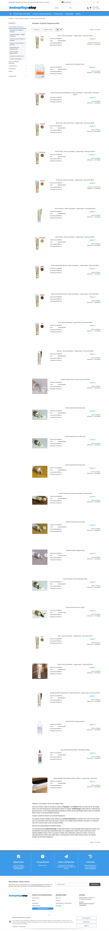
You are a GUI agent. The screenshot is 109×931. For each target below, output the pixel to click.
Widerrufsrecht (36, 905)
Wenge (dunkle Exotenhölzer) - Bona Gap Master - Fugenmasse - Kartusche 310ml (75, 693)
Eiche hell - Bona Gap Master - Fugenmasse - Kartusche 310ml (75, 180)
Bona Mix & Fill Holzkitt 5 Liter (75, 64)
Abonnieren (95, 884)
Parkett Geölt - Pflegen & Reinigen (16, 31)
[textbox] (78, 2)
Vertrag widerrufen (43, 908)
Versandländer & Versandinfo (64, 903)
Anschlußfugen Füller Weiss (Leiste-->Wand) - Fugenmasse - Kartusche (75, 778)
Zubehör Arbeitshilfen (16, 59)
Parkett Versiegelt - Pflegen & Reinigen (17, 35)
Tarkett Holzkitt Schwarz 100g (75, 607)
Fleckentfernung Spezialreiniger (14, 48)
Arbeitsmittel (12, 68)
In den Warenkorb (93, 53)
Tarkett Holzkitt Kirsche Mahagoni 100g (75, 579)
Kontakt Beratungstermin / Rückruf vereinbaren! (86, 903)
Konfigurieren (86, 922)
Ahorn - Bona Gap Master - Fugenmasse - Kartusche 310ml (75, 35)
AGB (33, 900)
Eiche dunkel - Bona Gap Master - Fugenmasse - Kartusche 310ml (75, 151)
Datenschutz (22, 926)
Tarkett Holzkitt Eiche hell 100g (75, 522)
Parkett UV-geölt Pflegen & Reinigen (17, 43)
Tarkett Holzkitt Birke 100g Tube (75, 408)
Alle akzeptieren (86, 918)
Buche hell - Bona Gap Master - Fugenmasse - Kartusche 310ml (75, 123)
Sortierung (36, 29)
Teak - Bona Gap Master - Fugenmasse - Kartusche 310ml (75, 636)
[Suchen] (70, 8)
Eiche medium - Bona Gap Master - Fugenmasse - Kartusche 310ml (75, 208)
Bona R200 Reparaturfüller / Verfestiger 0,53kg (75, 750)
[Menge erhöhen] (99, 49)
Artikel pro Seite (48, 29)
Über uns (58, 898)
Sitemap (58, 900)
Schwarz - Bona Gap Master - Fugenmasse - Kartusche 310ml (75, 351)
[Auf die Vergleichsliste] (41, 37)
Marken (11, 71)
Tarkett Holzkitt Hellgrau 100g (75, 550)
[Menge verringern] (86, 49)
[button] (88, 8)
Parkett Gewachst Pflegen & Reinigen (17, 39)
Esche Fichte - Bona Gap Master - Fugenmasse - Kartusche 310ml (75, 237)
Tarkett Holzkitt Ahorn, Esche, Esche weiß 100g (75, 379)
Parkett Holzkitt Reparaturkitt (14, 52)
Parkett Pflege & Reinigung (16, 27)
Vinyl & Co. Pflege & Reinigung (14, 62)
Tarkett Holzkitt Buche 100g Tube (75, 436)
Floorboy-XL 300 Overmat (17, 56)
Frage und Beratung (90, 868)
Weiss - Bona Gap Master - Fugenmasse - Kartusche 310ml (75, 664)
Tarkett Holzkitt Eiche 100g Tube (75, 465)
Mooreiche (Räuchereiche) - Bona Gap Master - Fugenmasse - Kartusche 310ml (75, 294)
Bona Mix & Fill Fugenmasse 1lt (75, 721)
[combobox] (78, 2)
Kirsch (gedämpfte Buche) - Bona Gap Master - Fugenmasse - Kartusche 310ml (75, 265)
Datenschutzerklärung (37, 884)
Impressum (15, 926)
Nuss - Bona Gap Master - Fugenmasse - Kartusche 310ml (75, 322)
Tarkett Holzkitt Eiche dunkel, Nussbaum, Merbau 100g (75, 493)
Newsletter (59, 905)
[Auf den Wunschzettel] (45, 37)
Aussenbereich (13, 66)
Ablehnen (86, 925)
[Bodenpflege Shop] (10, 14)
